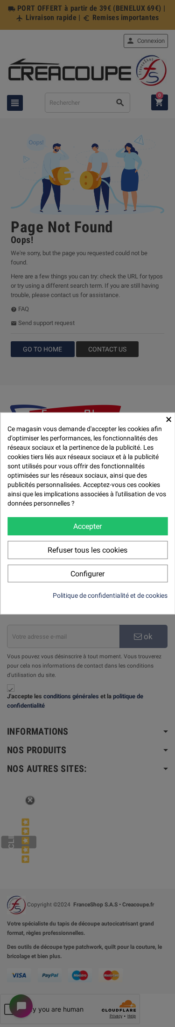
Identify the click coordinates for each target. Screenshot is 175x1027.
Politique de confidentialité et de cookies (110, 595)
